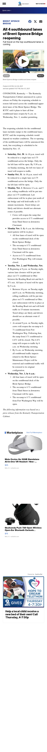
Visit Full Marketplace (34, 432)
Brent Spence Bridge (11, 22)
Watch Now (40, 3)
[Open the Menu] (4, 4)
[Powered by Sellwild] (38, 574)
